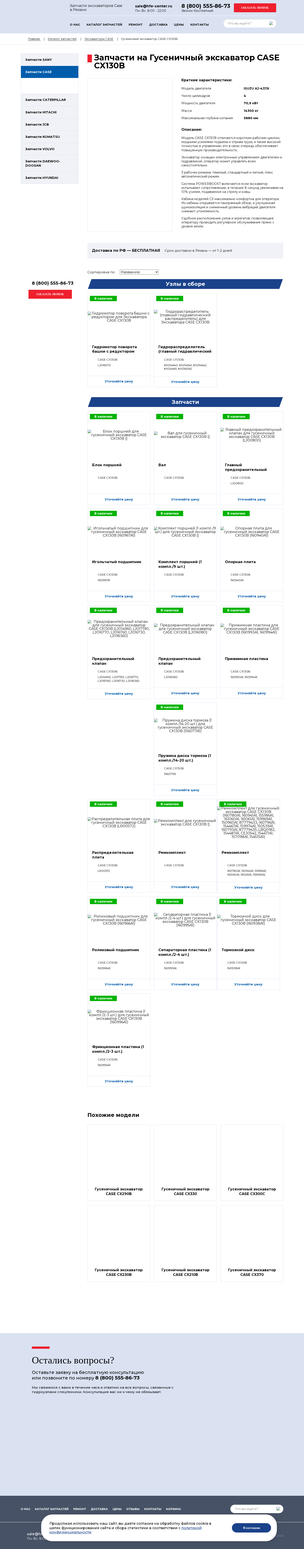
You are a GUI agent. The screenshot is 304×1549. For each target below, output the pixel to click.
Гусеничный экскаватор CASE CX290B (119, 1191)
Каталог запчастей (104, 24)
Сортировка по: (101, 272)
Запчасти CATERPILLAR (45, 100)
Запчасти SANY (38, 60)
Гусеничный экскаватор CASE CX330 (185, 1191)
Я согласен (251, 1528)
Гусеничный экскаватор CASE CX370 (252, 1272)
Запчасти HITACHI (41, 112)
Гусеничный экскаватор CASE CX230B (119, 1272)
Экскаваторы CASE (99, 39)
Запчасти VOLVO (40, 149)
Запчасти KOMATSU (42, 137)
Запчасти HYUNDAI (41, 178)
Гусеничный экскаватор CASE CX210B (185, 1272)
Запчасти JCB (37, 125)
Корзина (173, 1509)
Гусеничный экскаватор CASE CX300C (252, 1191)
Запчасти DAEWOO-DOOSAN (42, 163)
